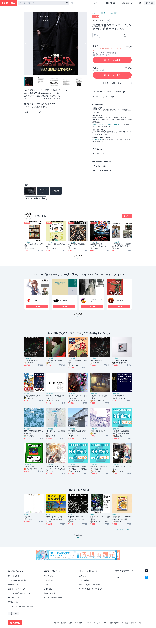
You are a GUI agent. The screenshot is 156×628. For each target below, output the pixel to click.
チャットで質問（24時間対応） (90, 585)
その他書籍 (113, 13)
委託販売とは (13, 602)
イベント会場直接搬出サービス (19, 593)
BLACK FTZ (40, 216)
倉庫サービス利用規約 (75, 623)
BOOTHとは (110, 3)
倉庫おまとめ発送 (50, 593)
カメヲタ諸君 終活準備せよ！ (76, 245)
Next (85, 43)
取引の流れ (99, 149)
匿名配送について (14, 585)
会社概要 (56, 623)
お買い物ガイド (49, 580)
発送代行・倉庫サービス (17, 589)
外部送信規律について (116, 623)
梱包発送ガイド (13, 598)
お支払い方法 (99, 153)
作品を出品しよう (127, 3)
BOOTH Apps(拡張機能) (17, 580)
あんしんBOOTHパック (99, 124)
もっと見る (78, 314)
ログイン (97, 3)
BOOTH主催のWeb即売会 (53, 598)
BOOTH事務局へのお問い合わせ (91, 589)
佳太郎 (35, 300)
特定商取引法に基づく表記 (102, 162)
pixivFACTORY (97, 139)
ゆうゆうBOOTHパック (115, 124)
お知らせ (82, 576)
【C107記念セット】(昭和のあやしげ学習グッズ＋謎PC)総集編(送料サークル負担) (121, 245)
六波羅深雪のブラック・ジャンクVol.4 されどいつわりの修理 (99, 245)
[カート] (108, 21)
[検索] (67, 3)
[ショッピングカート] (140, 3)
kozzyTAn (119, 300)
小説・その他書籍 (98, 13)
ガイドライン (88, 623)
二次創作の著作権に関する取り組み (21, 606)
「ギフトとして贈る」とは (104, 97)
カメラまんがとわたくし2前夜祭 (33, 245)
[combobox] (43, 3)
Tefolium (63, 300)
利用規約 (64, 623)
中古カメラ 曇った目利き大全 (55, 245)
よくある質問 (84, 580)
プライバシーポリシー (100, 166)
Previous (26, 43)
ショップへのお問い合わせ (102, 170)
